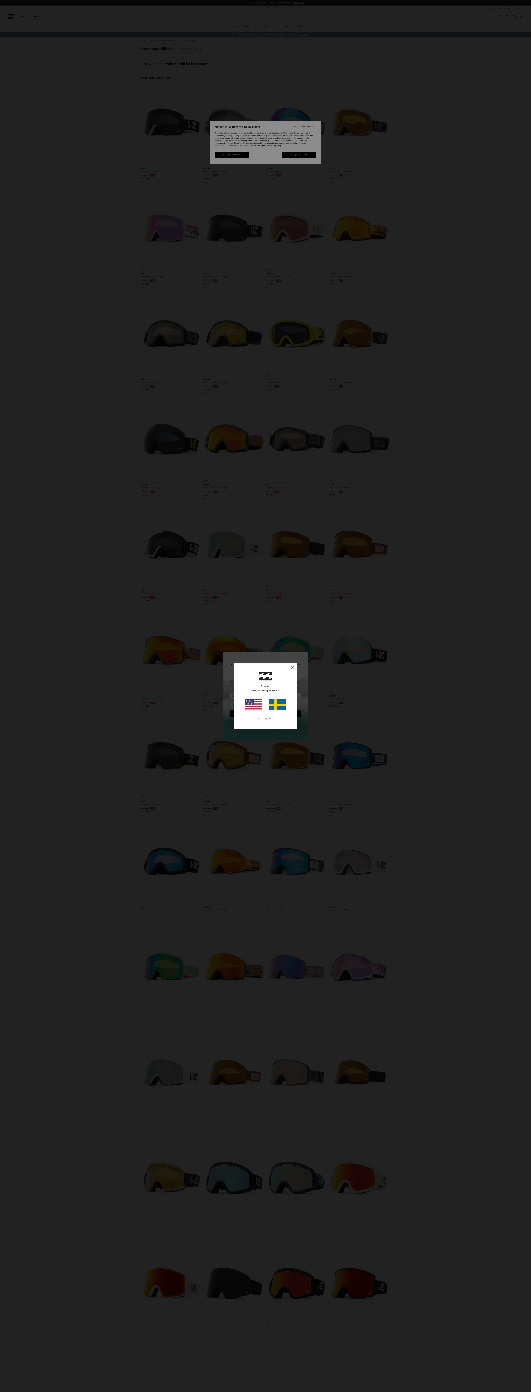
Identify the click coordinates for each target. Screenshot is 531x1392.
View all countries (265, 719)
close (292, 667)
